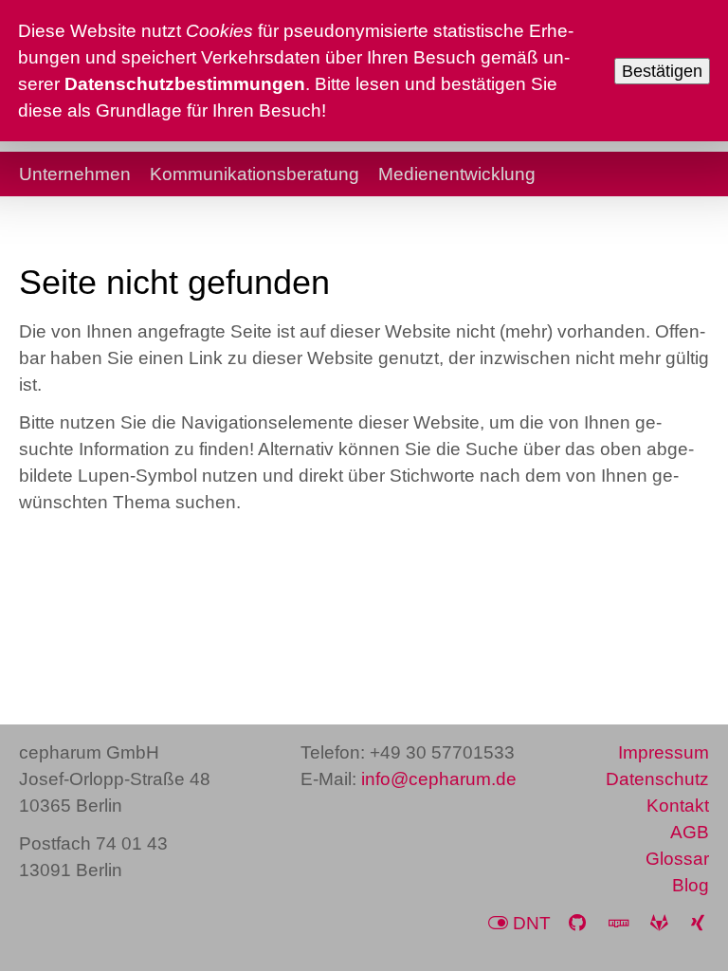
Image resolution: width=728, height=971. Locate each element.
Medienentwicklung (457, 174)
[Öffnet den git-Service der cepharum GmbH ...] (661, 923)
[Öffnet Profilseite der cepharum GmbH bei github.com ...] (580, 923)
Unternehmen (75, 174)
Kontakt (677, 805)
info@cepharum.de (439, 779)
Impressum (663, 752)
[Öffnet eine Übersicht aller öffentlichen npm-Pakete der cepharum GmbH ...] (621, 923)
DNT (532, 923)
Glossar (677, 859)
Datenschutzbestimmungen (184, 84)
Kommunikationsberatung (254, 174)
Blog (690, 885)
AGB (689, 832)
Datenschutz (657, 779)
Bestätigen (662, 71)
